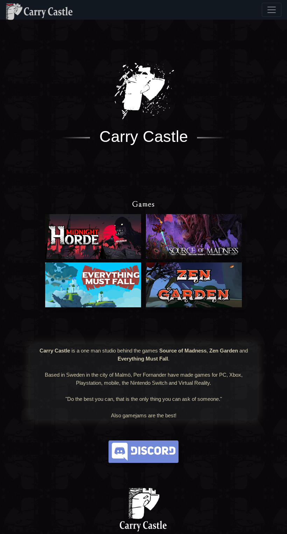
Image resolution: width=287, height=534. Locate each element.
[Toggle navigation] (271, 10)
